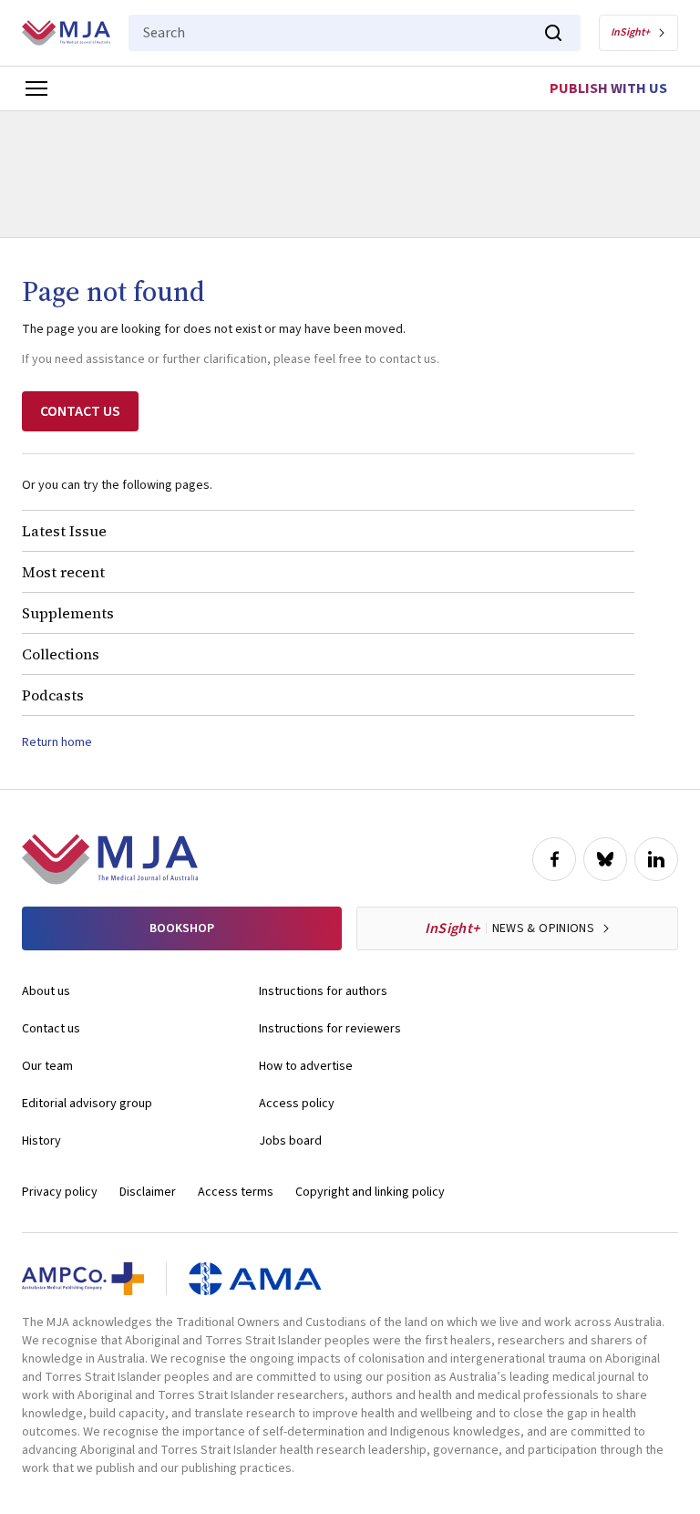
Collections (60, 654)
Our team (47, 1066)
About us (46, 991)
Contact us (51, 1029)
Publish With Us (608, 88)
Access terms (235, 1192)
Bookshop (181, 928)
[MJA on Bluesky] (605, 859)
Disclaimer (147, 1192)
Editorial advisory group (87, 1103)
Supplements (68, 613)
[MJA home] (110, 859)
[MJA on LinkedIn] (656, 859)
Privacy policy (60, 1192)
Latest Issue (64, 531)
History (41, 1141)
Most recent (63, 572)
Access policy (297, 1103)
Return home (57, 742)
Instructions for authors (323, 991)
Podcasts (53, 695)
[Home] (66, 33)
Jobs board (290, 1141)
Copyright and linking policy (370, 1192)
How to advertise (306, 1066)
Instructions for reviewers (330, 1029)
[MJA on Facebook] (554, 859)
